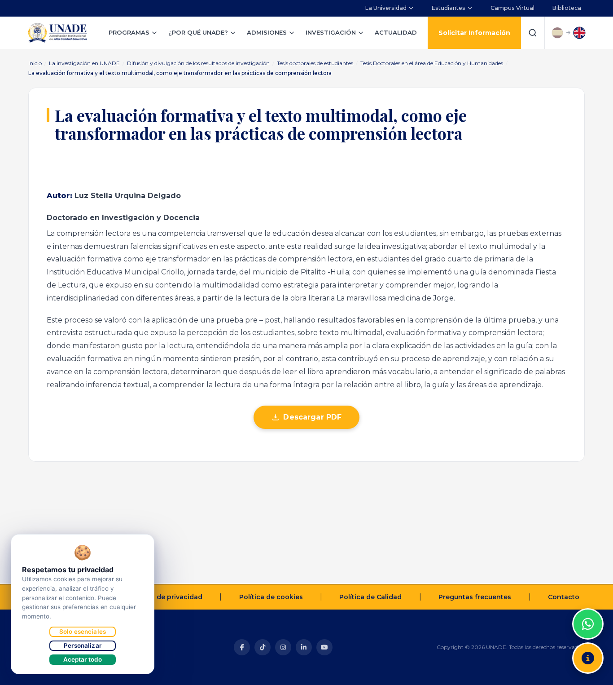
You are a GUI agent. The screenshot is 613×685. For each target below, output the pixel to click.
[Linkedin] (304, 647)
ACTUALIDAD (396, 32)
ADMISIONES (267, 32)
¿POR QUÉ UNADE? (198, 32)
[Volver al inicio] (588, 601)
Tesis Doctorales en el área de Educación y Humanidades (431, 63)
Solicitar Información (474, 33)
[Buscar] (532, 33)
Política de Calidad (370, 597)
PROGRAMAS (129, 32)
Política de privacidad (166, 597)
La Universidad (386, 7)
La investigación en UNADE (84, 63)
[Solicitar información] (588, 658)
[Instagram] (283, 647)
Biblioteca (566, 7)
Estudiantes (448, 7)
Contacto (563, 597)
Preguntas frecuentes (474, 597)
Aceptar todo (82, 659)
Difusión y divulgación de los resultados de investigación (198, 63)
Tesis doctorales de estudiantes (315, 63)
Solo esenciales (82, 631)
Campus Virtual (512, 7)
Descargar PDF (312, 417)
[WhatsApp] (588, 624)
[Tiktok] (262, 647)
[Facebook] (242, 647)
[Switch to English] (579, 32)
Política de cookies (271, 597)
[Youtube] (324, 647)
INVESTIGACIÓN (331, 32)
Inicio (35, 63)
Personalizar (82, 645)
